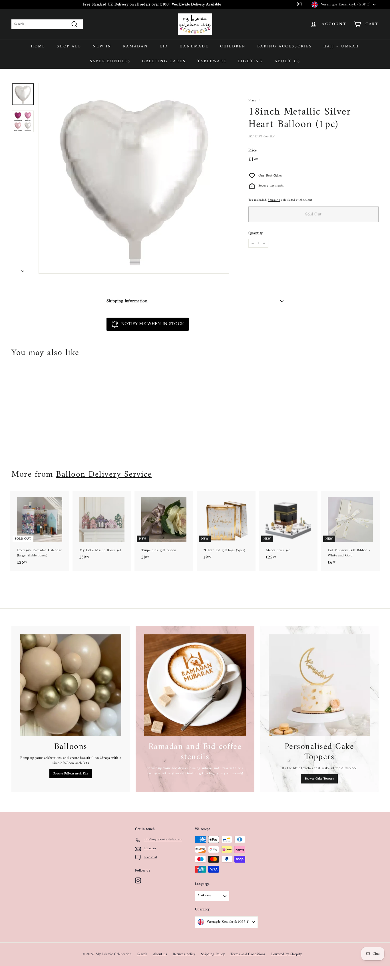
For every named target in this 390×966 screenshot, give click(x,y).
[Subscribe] (175, 493)
